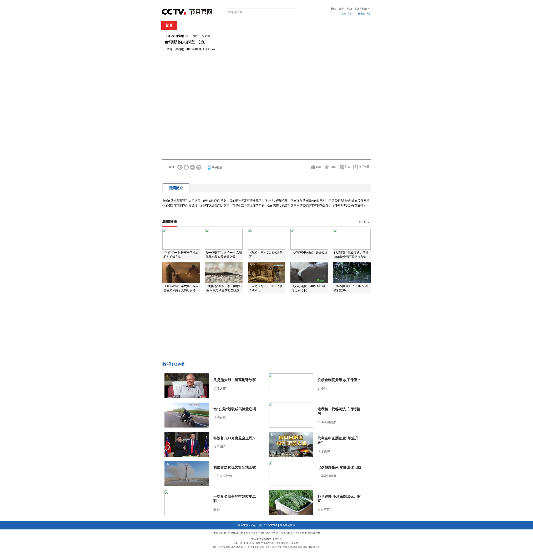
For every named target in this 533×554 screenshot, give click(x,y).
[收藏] (326, 167)
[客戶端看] (355, 166)
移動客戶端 (364, 13)
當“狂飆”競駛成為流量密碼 (234, 409)
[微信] (192, 167)
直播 (185, 25)
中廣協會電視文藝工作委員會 (274, 533)
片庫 (275, 25)
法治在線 (219, 417)
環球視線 (324, 451)
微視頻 (348, 25)
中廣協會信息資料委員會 (242, 533)
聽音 (312, 25)
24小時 (322, 388)
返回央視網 (362, 8)
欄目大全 (253, 25)
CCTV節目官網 (174, 36)
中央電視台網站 (247, 525)
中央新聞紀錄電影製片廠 (306, 533)
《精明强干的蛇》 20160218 (309, 252)
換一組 (362, 221)
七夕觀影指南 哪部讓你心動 (339, 467)
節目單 (204, 25)
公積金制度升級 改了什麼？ (339, 380)
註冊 (341, 8)
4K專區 (293, 25)
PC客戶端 (345, 13)
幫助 (349, 8)
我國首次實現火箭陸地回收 (234, 467)
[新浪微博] (180, 167)
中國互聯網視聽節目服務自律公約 (301, 547)
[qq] (186, 167)
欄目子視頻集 (201, 36)
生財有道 (324, 509)
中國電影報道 (327, 476)
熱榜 (329, 25)
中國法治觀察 (327, 422)
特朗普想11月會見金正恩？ (234, 438)
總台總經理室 (287, 525)
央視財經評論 (222, 476)
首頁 (169, 25)
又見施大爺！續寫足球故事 (234, 380)
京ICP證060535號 (244, 543)
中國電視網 (219, 533)
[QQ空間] (198, 167)
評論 (347, 166)
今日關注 (219, 447)
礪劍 (216, 509)
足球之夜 (219, 388)
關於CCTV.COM (268, 525)
